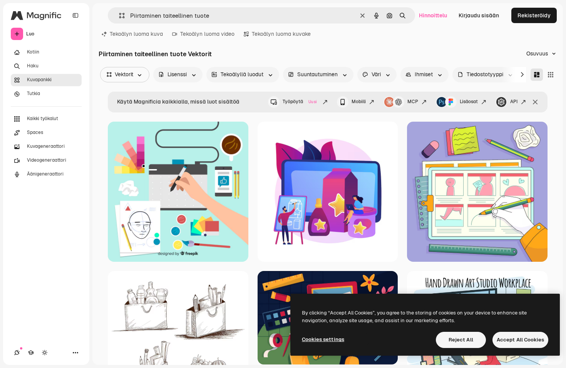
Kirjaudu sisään (479, 15)
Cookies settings (323, 339)
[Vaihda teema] (45, 352)
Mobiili (359, 102)
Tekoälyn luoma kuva (136, 33)
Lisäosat (469, 102)
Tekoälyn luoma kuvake (281, 33)
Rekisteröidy (534, 15)
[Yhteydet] (17, 352)
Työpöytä (300, 102)
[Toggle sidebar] (75, 15)
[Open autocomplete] (118, 15)
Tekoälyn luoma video (207, 33)
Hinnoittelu (433, 15)
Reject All (461, 339)
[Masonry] (537, 75)
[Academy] (31, 352)
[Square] (550, 75)
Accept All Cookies (520, 339)
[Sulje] (535, 102)
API (513, 102)
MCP (412, 102)
